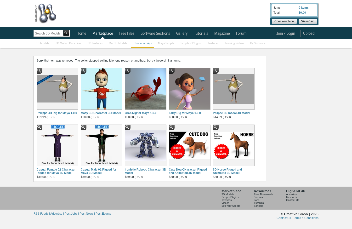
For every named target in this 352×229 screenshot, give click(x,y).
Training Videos (234, 43)
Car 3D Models (118, 43)
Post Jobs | (72, 213)
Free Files (126, 33)
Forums (258, 197)
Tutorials (201, 33)
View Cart (307, 21)
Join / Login (285, 33)
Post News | (87, 213)
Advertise (291, 194)
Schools (258, 205)
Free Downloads (263, 194)
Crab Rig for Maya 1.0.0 (141, 113)
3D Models (42, 43)
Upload (309, 33)
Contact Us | (285, 218)
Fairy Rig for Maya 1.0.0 (185, 113)
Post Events (103, 213)
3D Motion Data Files (68, 43)
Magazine (222, 33)
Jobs (257, 200)
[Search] (66, 33)
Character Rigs (143, 43)
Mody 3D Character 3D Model (101, 113)
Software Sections (155, 33)
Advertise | (57, 213)
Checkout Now (284, 21)
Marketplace (102, 33)
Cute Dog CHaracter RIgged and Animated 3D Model (188, 171)
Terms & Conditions (305, 218)
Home (81, 33)
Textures (213, 43)
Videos (225, 202)
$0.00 (302, 12)
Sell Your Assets (230, 205)
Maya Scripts (166, 43)
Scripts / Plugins (191, 43)
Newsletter (292, 197)
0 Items (304, 7)
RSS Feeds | (42, 213)
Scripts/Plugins (230, 197)
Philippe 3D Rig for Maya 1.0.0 (57, 113)
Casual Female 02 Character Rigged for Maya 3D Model (56, 171)
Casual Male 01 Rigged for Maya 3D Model (98, 171)
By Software (257, 43)
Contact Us (292, 200)
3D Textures (95, 43)
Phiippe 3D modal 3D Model (231, 113)
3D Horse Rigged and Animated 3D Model (227, 171)
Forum (241, 33)
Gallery (182, 33)
